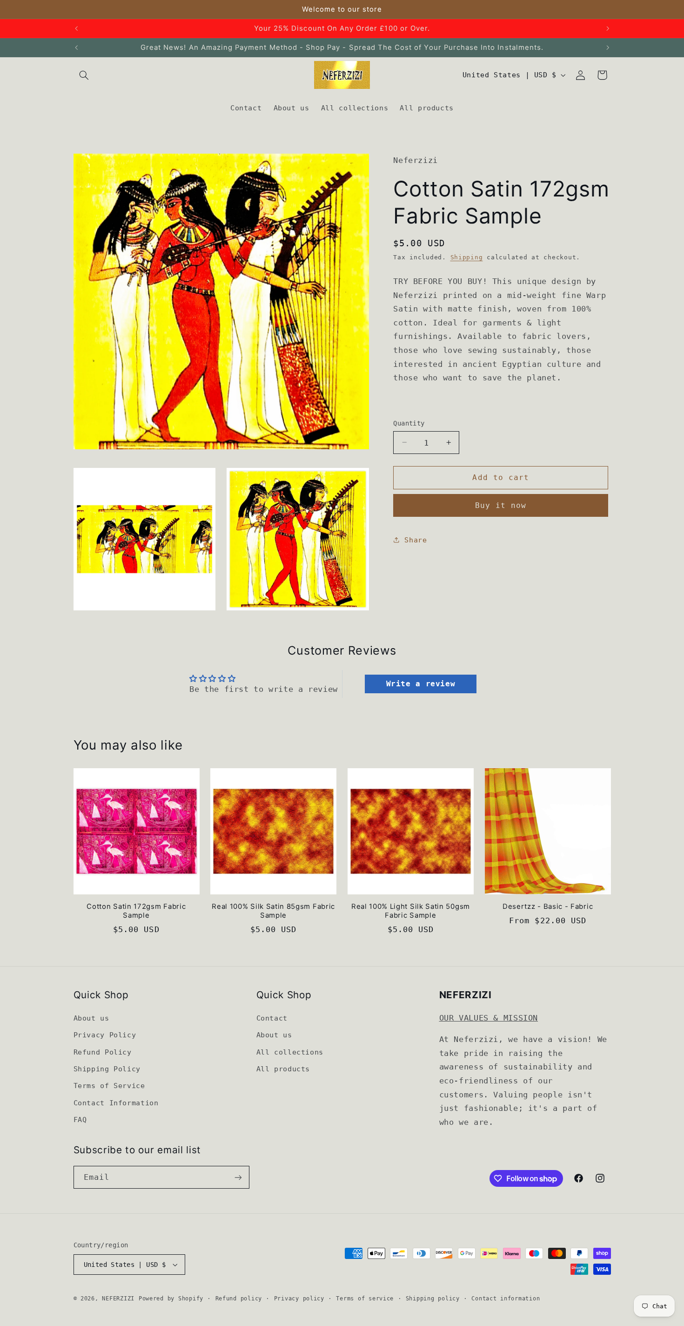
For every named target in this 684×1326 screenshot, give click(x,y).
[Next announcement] (607, 28)
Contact (272, 1018)
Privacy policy (299, 1298)
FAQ (80, 1119)
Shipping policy (433, 1298)
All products (283, 1069)
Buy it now (501, 505)
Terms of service (365, 1298)
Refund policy (238, 1298)
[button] (84, 75)
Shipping (466, 256)
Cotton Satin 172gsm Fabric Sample (136, 911)
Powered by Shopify (171, 1298)
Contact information (505, 1298)
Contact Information (116, 1103)
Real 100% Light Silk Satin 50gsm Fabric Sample (410, 911)
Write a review (421, 683)
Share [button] (415, 539)
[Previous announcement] (76, 28)
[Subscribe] (237, 1177)
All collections (289, 1052)
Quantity (408, 423)
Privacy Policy (105, 1035)
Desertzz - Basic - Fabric (548, 906)
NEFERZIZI (118, 1298)
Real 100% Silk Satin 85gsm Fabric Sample (273, 911)
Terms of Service (109, 1085)
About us (91, 1018)
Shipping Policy (107, 1069)
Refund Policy (103, 1052)
